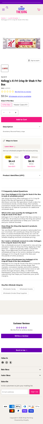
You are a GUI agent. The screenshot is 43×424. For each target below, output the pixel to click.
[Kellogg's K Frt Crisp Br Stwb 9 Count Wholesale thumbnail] (4, 68)
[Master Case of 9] (20, 107)
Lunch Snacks (13, 18)
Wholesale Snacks (26, 289)
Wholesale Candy (9, 289)
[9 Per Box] (6, 107)
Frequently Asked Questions (15, 191)
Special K (4, 77)
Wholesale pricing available (20, 96)
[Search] (7, 7)
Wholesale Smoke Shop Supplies (15, 293)
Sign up (34, 392)
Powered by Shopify (21, 420)
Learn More (9, 146)
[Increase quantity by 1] (15, 112)
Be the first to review (23, 92)
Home (3, 18)
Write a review (21, 336)
